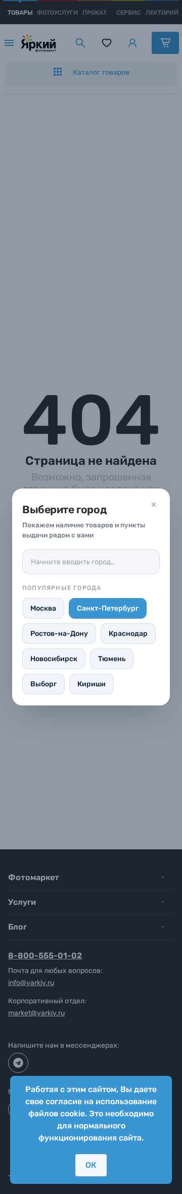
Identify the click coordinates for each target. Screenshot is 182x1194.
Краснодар (128, 633)
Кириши (91, 684)
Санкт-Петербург (108, 608)
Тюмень (111, 659)
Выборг (43, 684)
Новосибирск (53, 659)
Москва (43, 608)
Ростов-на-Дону (59, 633)
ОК (91, 1165)
